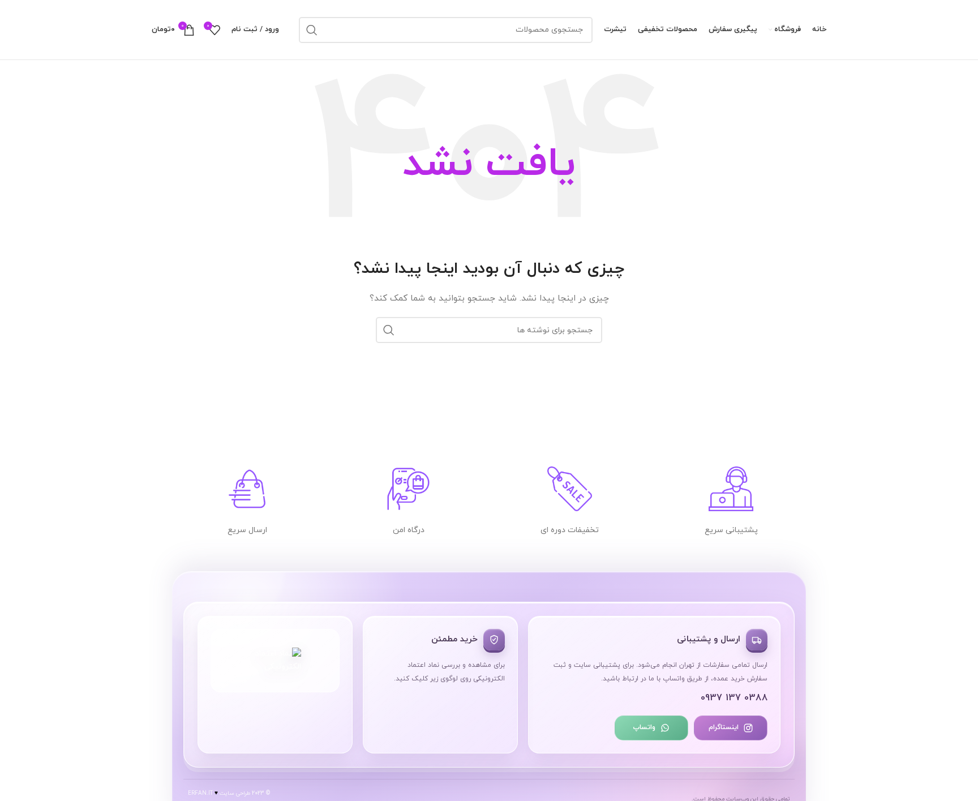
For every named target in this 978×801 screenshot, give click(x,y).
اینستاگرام (724, 727)
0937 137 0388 (734, 698)
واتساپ (644, 727)
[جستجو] (312, 30)
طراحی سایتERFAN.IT (219, 793)
